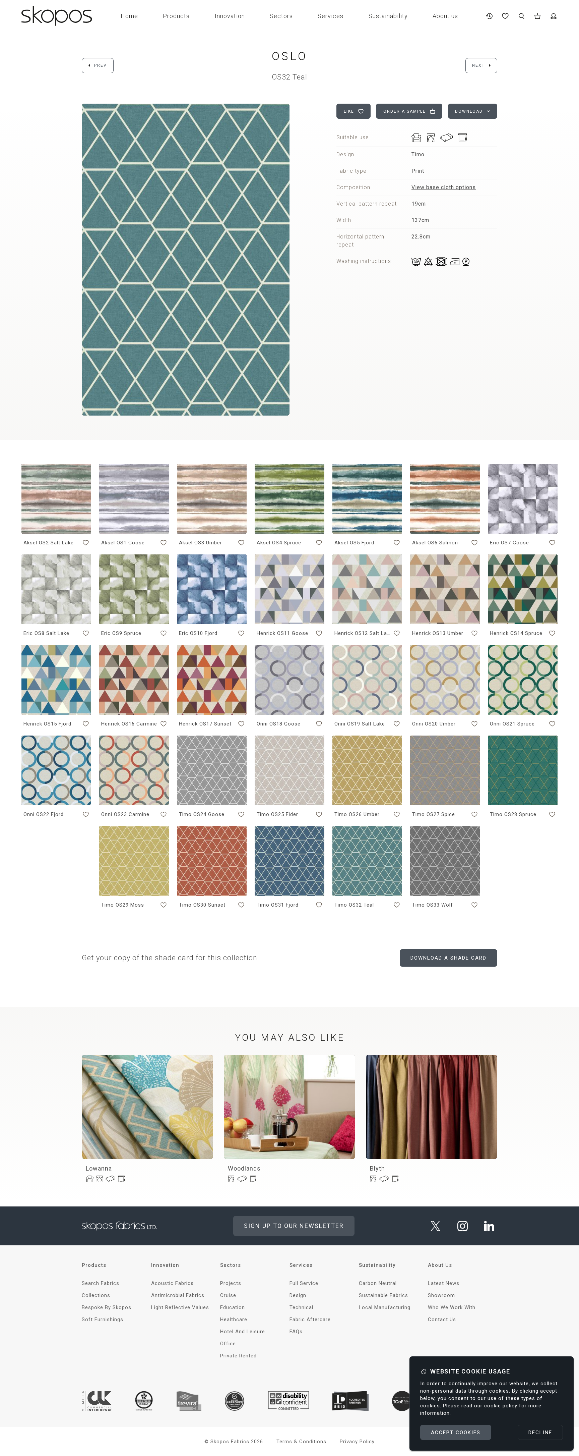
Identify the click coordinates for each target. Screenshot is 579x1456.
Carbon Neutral (378, 1283)
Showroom (441, 1295)
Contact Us (442, 1319)
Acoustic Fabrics (172, 1283)
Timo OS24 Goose (201, 814)
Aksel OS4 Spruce (279, 543)
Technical (301, 1307)
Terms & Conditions (301, 1442)
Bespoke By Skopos (106, 1307)
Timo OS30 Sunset (202, 905)
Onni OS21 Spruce (512, 724)
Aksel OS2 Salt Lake (48, 543)
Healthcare (233, 1319)
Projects (230, 1283)
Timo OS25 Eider (277, 814)
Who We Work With (451, 1307)
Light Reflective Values (180, 1307)
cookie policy (500, 1406)
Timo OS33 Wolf (432, 905)
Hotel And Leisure (242, 1332)
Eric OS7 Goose (509, 543)
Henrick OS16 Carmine (129, 724)
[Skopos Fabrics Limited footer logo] (119, 1226)
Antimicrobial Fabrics (177, 1295)
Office (228, 1344)
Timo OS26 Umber (357, 814)
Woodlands (244, 1168)
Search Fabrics (100, 1283)
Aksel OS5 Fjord (354, 543)
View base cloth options (443, 187)
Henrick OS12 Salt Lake (362, 633)
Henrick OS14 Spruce (516, 633)
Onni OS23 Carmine (125, 814)
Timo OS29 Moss (122, 905)
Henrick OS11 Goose (282, 633)
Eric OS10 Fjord (198, 633)
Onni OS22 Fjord (43, 814)
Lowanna (99, 1168)
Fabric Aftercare (310, 1319)
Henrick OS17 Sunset (205, 724)
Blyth (377, 1168)
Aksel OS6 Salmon (435, 543)
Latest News (443, 1283)
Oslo (290, 56)
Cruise (228, 1295)
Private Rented (238, 1356)
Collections (96, 1295)
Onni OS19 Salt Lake (359, 724)
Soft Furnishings (102, 1319)
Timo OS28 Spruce (513, 814)
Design (298, 1295)
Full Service (304, 1283)
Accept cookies (455, 1433)
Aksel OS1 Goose (123, 543)
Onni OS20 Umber (434, 724)
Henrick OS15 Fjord (47, 724)
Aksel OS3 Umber (200, 543)
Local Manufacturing (384, 1307)
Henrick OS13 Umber (437, 633)
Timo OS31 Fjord (278, 905)
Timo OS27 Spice (433, 814)
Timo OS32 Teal (354, 905)
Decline (540, 1433)
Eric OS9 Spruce (121, 633)
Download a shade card (448, 958)
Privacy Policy (357, 1442)
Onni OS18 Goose (279, 724)
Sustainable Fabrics (383, 1295)
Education (232, 1307)
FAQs (296, 1332)
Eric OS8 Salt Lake (46, 633)
